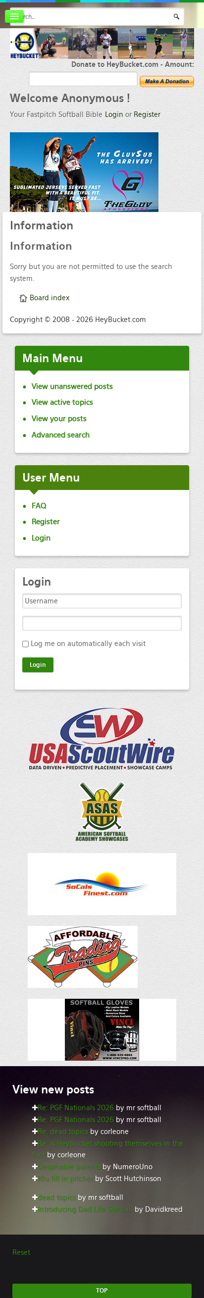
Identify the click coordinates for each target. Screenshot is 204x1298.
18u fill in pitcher (65, 1179)
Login (114, 114)
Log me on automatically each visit (88, 644)
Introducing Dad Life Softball (85, 1209)
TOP (101, 1290)
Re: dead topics (63, 1132)
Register (147, 114)
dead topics (57, 1197)
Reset (21, 1252)
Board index (49, 298)
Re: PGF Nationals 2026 (76, 1108)
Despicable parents (69, 1167)
